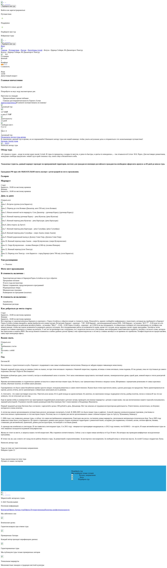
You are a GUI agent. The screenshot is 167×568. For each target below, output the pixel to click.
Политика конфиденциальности (57, 510)
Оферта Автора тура (16, 510)
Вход (3, 46)
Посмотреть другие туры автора (13, 137)
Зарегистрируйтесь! (8, 103)
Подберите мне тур (8, 6)
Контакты (5, 510)
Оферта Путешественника (34, 510)
